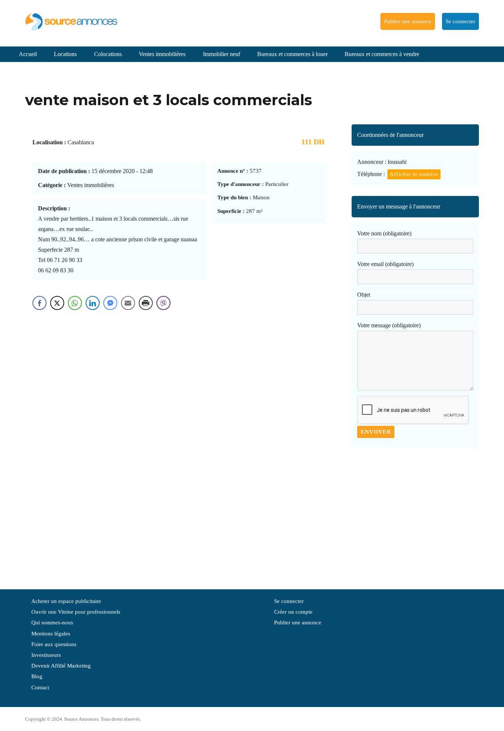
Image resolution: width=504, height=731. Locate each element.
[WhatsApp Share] (75, 303)
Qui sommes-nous (52, 622)
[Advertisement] (415, 515)
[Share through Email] (128, 303)
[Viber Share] (163, 303)
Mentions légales (50, 634)
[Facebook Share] (39, 303)
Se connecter (460, 21)
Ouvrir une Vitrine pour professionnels (75, 612)
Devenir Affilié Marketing (61, 666)
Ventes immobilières (162, 54)
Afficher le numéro (414, 174)
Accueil (28, 54)
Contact (40, 687)
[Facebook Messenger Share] (110, 303)
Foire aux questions (53, 644)
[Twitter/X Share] (57, 303)
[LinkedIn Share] (93, 303)
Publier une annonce (407, 21)
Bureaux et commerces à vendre (382, 54)
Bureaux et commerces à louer (292, 54)
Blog (36, 676)
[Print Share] (146, 303)
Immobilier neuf (221, 54)
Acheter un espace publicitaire (66, 601)
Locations (65, 54)
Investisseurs (46, 655)
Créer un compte (293, 612)
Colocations (108, 54)
